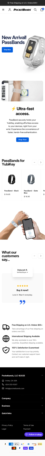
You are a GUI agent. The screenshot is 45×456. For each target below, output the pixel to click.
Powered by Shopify (30, 452)
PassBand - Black (11, 191)
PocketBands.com (19, 452)
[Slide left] (34, 162)
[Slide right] (40, 162)
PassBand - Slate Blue (31, 192)
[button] (3, 9)
